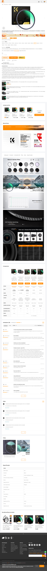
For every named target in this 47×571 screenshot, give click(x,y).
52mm (29, 43)
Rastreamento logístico (13, 551)
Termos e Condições (23, 544)
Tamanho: (4, 41)
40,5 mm (16, 43)
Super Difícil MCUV (22, 50)
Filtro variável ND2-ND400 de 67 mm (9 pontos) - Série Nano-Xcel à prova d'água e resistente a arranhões (28, 526)
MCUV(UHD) (17, 50)
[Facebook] (29, 545)
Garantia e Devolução (23, 548)
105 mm (3, 43)
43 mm (20, 43)
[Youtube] (37, 545)
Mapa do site (4, 547)
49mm (26, 43)
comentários (10, 33)
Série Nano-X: (6, 47)
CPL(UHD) (12, 50)
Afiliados (21, 552)
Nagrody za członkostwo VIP (4, 552)
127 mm (10, 43)
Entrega (21, 547)
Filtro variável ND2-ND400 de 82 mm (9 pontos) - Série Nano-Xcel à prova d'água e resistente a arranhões (39, 526)
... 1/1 (24, 432)
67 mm (41, 43)
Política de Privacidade (19, 567)
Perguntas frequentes (14, 547)
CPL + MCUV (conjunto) (6, 50)
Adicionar (5, 57)
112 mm (6, 43)
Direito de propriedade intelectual (23, 551)
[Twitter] (34, 545)
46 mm (23, 43)
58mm (35, 43)
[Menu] (39, 2)
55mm (32, 43)
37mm (13, 43)
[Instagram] (32, 545)
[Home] (3, 1)
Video (3, 548)
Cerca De (3, 544)
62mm (38, 43)
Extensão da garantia (14, 548)
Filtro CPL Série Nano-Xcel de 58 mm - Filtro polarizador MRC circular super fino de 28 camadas (27, 279)
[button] (6, 183)
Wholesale (21, 553)
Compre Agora (13, 57)
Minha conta (13, 544)
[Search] (41, 2)
